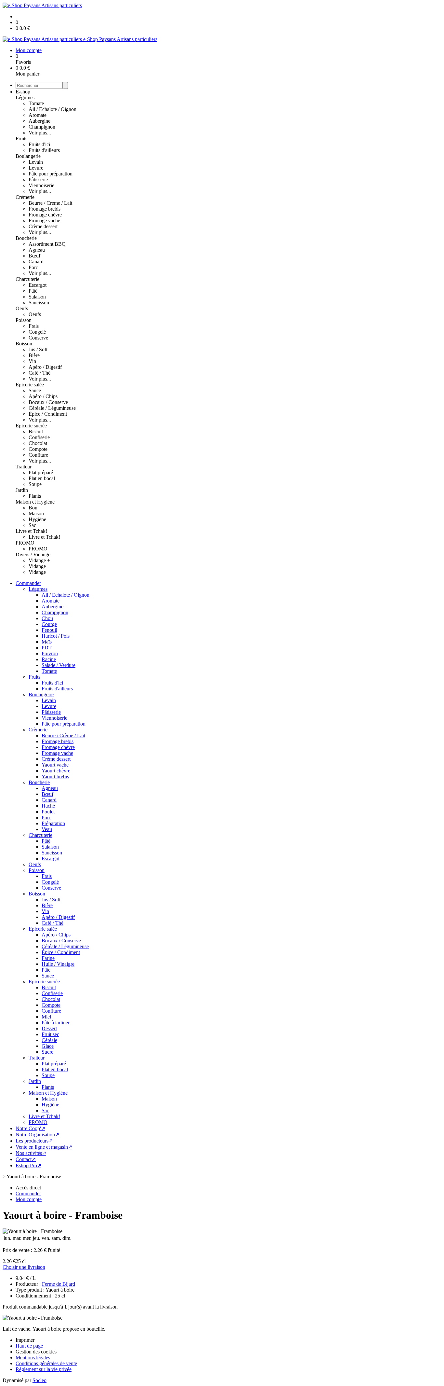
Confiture (38, 455)
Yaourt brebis (55, 776)
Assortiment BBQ (47, 244)
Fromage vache (44, 220)
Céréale (49, 1040)
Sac (32, 525)
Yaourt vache (55, 765)
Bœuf (34, 255)
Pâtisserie (38, 179)
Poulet (48, 811)
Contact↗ (26, 1159)
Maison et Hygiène (35, 502)
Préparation (53, 823)
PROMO (25, 543)
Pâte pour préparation (50, 173)
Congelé (37, 332)
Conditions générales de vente (46, 1363)
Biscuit (36, 431)
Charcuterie (27, 279)
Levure (36, 168)
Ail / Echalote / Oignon (52, 109)
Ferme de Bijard (58, 1284)
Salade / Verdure (58, 665)
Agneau (37, 250)
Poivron (50, 653)
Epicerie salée (30, 384)
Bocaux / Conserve (48, 402)
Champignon (42, 127)
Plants (35, 496)
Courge (49, 624)
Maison (36, 513)
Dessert (49, 1028)
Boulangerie (28, 156)
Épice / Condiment (48, 414)
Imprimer (25, 1340)
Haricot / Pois (56, 636)
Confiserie (39, 437)
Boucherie (26, 238)
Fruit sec (50, 1034)
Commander (28, 583)
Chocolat (38, 443)
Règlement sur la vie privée (44, 1369)
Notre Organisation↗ (37, 1134)
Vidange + (39, 560)
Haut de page (29, 1346)
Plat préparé (41, 472)
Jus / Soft (38, 349)
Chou (47, 618)
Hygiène (37, 519)
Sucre (47, 1052)
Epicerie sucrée (31, 425)
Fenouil (49, 630)
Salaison (37, 296)
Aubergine (39, 121)
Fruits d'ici (39, 144)
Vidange (37, 572)
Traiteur (24, 466)
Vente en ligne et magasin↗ (44, 1147)
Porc (33, 267)
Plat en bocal (42, 478)
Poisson (24, 320)
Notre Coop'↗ (30, 1128)
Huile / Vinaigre (58, 964)
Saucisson (39, 302)
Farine (48, 958)
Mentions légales (33, 1357)
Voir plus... (40, 132)
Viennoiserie (41, 185)
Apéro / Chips (43, 396)
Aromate (37, 115)
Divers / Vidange (33, 554)
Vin (32, 361)
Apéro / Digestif (45, 367)
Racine (49, 659)
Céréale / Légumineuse (52, 408)
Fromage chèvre (45, 214)
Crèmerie (25, 197)
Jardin (22, 490)
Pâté (33, 291)
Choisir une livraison (24, 1267)
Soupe (35, 484)
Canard (36, 261)
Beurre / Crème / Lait (50, 203)
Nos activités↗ (31, 1153)
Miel (46, 1016)
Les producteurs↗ (34, 1140)
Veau (47, 829)
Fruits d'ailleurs (44, 150)
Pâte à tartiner (56, 1022)
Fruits (21, 138)
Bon (33, 507)
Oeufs (22, 308)
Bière (34, 355)
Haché (48, 806)
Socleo (39, 1380)
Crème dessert (43, 226)
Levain (36, 162)
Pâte (46, 970)
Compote (38, 449)
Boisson (24, 343)
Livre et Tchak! (31, 531)
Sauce (35, 390)
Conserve (38, 337)
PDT (47, 647)
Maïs (47, 641)
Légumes (25, 97)
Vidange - (39, 566)
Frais (34, 326)
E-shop (23, 91)
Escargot (37, 285)
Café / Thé (39, 373)
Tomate (36, 103)
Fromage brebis (44, 209)
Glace (48, 1046)
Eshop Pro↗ (28, 1165)
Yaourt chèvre (56, 770)
